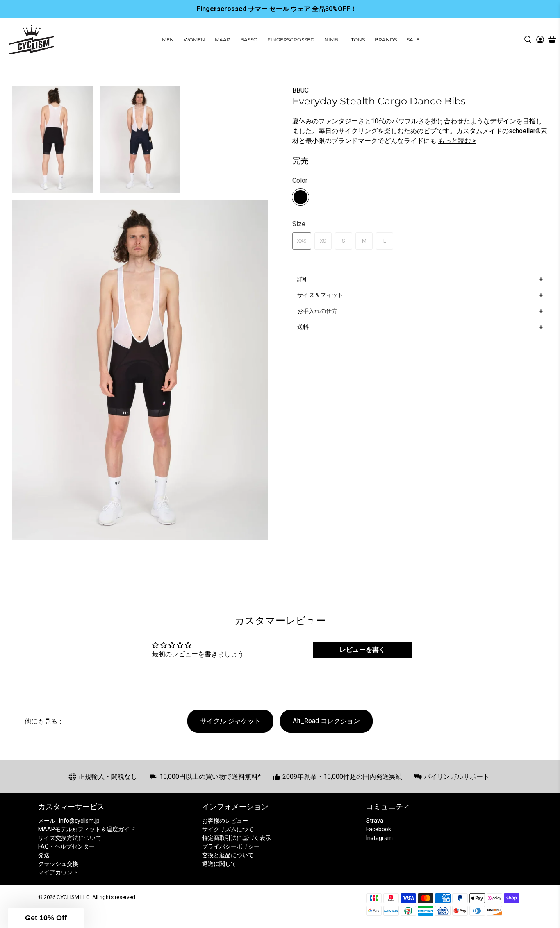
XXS (302, 241)
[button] (46, 918)
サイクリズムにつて (228, 829)
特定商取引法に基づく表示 (236, 838)
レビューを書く (362, 649)
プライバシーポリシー (231, 846)
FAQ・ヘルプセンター (66, 846)
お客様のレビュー (225, 820)
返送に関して (219, 863)
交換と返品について (228, 855)
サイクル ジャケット (230, 721)
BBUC (300, 90)
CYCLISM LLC (73, 897)
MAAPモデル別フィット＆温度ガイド (86, 829)
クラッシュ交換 (58, 863)
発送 (44, 855)
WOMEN (194, 39)
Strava (374, 820)
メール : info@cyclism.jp (69, 820)
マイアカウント (58, 872)
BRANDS (386, 39)
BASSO (248, 39)
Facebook (378, 829)
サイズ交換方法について (69, 838)
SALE (413, 39)
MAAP (222, 39)
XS (323, 241)
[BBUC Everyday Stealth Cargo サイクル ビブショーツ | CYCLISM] (140, 370)
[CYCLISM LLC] (31, 39)
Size (298, 224)
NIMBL (332, 39)
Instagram (379, 838)
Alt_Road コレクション (326, 721)
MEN (168, 39)
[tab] (420, 279)
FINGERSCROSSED (290, 39)
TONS (358, 39)
